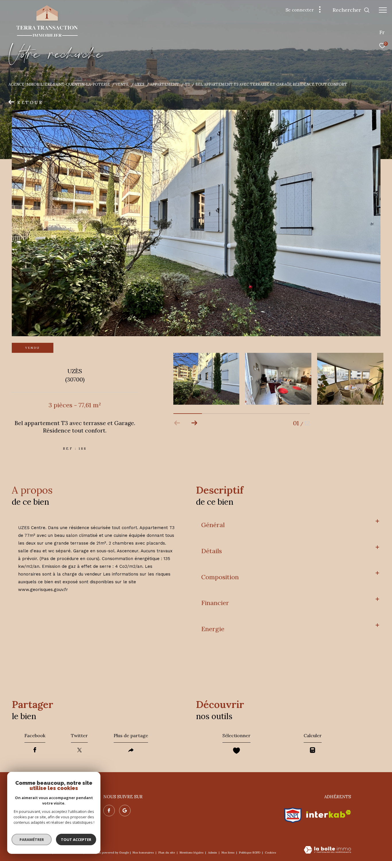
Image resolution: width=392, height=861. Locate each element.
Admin (213, 852)
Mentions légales (192, 852)
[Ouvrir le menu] (383, 10)
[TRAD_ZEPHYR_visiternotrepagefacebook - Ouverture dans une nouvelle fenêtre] (109, 810)
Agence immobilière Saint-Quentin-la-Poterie (59, 84)
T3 (187, 84)
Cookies (270, 852)
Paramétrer (32, 839)
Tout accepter (76, 839)
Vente (122, 84)
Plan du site (167, 852)
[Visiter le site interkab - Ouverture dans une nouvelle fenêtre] (328, 814)
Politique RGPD (249, 852)
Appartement (164, 84)
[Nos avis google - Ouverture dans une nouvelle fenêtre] (125, 810)
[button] (194, 423)
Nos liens (228, 852)
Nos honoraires (144, 852)
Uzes (139, 84)
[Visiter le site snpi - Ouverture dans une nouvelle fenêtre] (293, 813)
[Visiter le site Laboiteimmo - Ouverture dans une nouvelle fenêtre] (327, 850)
